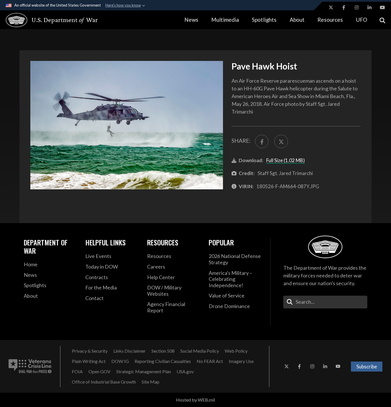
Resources (330, 19)
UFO (361, 19)
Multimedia (225, 19)
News (191, 19)
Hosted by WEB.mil (195, 399)
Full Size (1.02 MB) (285, 160)
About (297, 19)
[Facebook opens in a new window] (343, 7)
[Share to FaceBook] (261, 141)
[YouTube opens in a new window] (382, 7)
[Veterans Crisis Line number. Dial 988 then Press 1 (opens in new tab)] (30, 366)
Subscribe (366, 367)
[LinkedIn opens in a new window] (369, 7)
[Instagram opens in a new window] (356, 7)
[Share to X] (281, 141)
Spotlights (264, 19)
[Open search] (382, 20)
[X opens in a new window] (331, 7)
